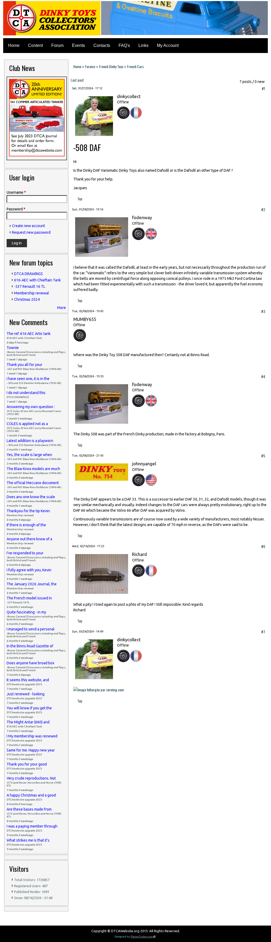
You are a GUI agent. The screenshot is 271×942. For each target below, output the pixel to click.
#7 (263, 631)
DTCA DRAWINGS (28, 274)
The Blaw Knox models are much (33, 469)
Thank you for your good (27, 764)
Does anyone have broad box (30, 663)
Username (16, 192)
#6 (263, 546)
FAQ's (124, 45)
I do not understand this (26, 393)
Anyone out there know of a (29, 539)
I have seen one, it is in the (28, 379)
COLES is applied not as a (27, 424)
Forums (90, 66)
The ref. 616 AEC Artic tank (29, 333)
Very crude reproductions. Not (31, 778)
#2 (263, 209)
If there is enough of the (26, 525)
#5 (263, 455)
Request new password (31, 232)
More (61, 308)
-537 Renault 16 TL (29, 286)
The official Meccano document (33, 483)
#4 (263, 376)
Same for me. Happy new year (31, 750)
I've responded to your (25, 553)
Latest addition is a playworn (30, 441)
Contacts (101, 45)
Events (78, 45)
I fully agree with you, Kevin (29, 570)
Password (16, 209)
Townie (13, 348)
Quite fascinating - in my (26, 612)
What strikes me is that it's (28, 840)
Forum (57, 45)
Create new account (28, 226)
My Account (168, 45)
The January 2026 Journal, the (32, 584)
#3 (263, 311)
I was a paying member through (32, 826)
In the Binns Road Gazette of (30, 646)
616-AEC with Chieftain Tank (37, 280)
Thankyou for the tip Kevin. (29, 511)
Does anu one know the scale (31, 497)
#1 (263, 88)
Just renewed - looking (25, 694)
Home (14, 45)
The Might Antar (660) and (28, 722)
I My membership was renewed (32, 736)
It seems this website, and (28, 680)
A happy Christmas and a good (31, 795)
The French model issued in (29, 598)
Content (35, 45)
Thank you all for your (24, 364)
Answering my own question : (31, 407)
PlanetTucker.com (143, 936)
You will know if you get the (29, 708)
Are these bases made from (29, 809)
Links (143, 45)
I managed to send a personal (31, 629)
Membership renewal (31, 293)
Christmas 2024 (27, 299)
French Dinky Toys (111, 66)
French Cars (135, 66)
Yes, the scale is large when (29, 455)
